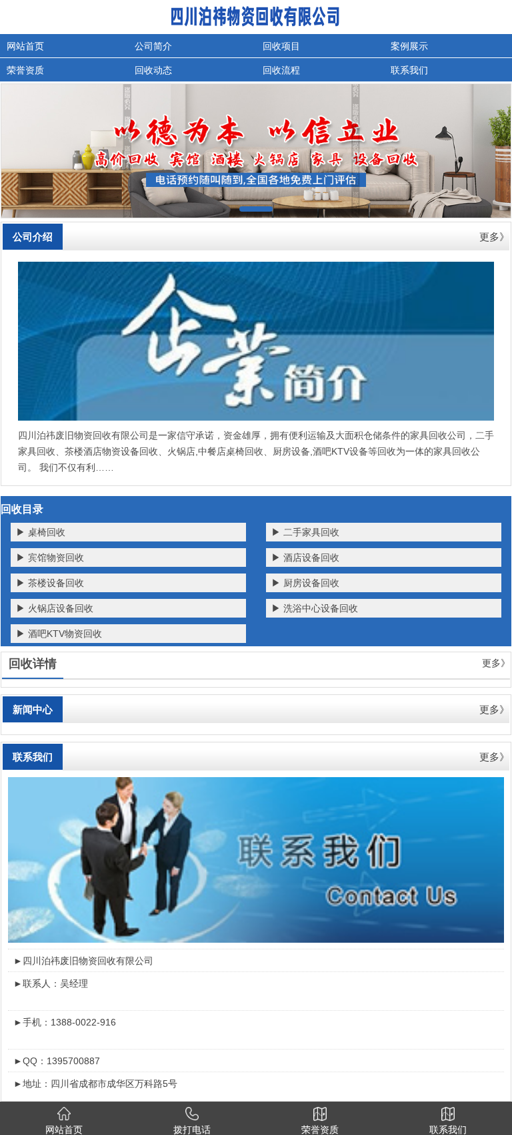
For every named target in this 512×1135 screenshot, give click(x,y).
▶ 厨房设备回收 (305, 583)
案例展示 (409, 46)
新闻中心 (33, 709)
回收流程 (281, 70)
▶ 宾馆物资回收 (50, 557)
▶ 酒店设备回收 (305, 557)
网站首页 (25, 46)
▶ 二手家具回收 (305, 532)
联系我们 (409, 70)
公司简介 (153, 46)
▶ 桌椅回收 (40, 532)
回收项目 (281, 46)
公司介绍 (33, 236)
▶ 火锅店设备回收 (54, 608)
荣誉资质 (25, 70)
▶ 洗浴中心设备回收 (314, 608)
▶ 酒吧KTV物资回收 (59, 633)
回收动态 (153, 70)
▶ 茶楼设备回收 (50, 583)
